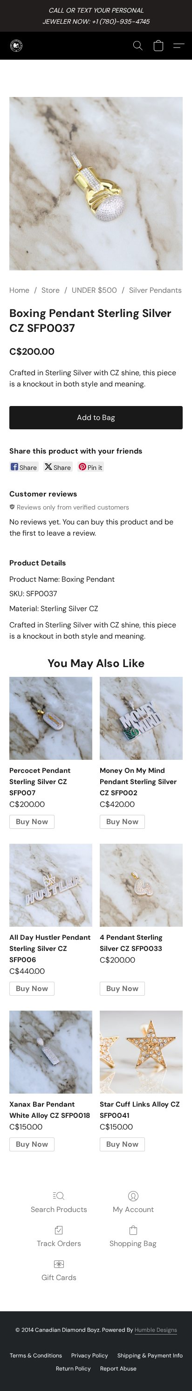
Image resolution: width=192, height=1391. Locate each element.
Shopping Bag (133, 1243)
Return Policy (73, 1368)
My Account (133, 1209)
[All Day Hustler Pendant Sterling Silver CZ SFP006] (50, 885)
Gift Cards (58, 1277)
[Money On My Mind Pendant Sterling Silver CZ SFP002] (141, 718)
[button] (16, 46)
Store (50, 290)
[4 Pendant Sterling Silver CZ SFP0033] (141, 885)
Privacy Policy (89, 1355)
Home (19, 290)
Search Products (59, 1209)
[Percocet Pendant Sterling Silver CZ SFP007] (50, 718)
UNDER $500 (94, 290)
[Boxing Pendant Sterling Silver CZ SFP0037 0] (96, 183)
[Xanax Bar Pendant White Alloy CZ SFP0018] (50, 1052)
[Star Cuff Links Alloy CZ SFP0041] (141, 1052)
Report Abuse (118, 1368)
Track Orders (59, 1243)
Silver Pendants (155, 290)
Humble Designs (156, 1330)
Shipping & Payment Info (150, 1355)
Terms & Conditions (36, 1355)
